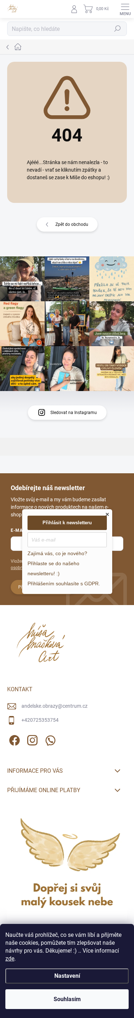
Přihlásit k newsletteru (67, 522)
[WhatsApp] (49, 739)
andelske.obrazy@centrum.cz (54, 706)
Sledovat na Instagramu (73, 412)
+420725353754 (40, 720)
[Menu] (125, 9)
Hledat (117, 28)
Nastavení (67, 975)
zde (9, 958)
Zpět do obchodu (71, 224)
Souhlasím (67, 999)
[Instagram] (31, 739)
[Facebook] (13, 739)
